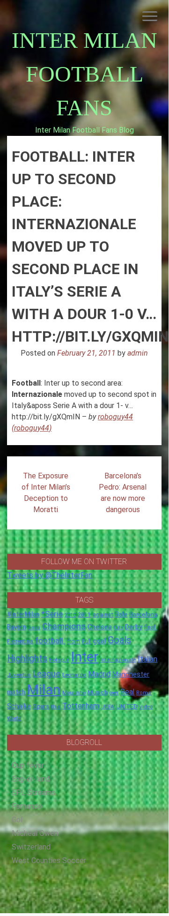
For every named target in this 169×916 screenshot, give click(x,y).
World (14, 718)
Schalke (19, 706)
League (46, 673)
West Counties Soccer (49, 860)
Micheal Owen (35, 833)
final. (150, 627)
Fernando (27, 806)
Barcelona (143, 614)
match (16, 692)
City (118, 627)
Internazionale (118, 659)
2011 (84, 614)
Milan (43, 690)
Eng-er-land (31, 779)
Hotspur (59, 659)
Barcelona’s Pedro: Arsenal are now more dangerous (123, 492)
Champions (64, 626)
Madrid (99, 674)
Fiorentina (20, 641)
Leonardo (74, 674)
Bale (121, 614)
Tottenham (80, 705)
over (114, 693)
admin (137, 353)
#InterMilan (23, 614)
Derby (133, 627)
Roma (143, 693)
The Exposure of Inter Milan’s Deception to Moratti (46, 492)
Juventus (19, 674)
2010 (70, 615)
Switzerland (31, 846)
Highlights (27, 658)
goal (99, 641)
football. (50, 640)
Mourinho (74, 692)
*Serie (52, 613)
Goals (119, 640)
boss (34, 628)
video (146, 706)
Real (127, 691)
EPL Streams (33, 792)
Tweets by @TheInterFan (49, 575)
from (73, 641)
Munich (98, 692)
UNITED (127, 706)
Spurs (41, 706)
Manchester (130, 674)
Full (86, 641)
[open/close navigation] (149, 16)
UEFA (107, 706)
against (103, 614)
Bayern (16, 627)
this (55, 707)
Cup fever (28, 765)
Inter (84, 657)
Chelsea (100, 627)
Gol (17, 819)
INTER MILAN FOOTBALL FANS (84, 74)
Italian (147, 659)
